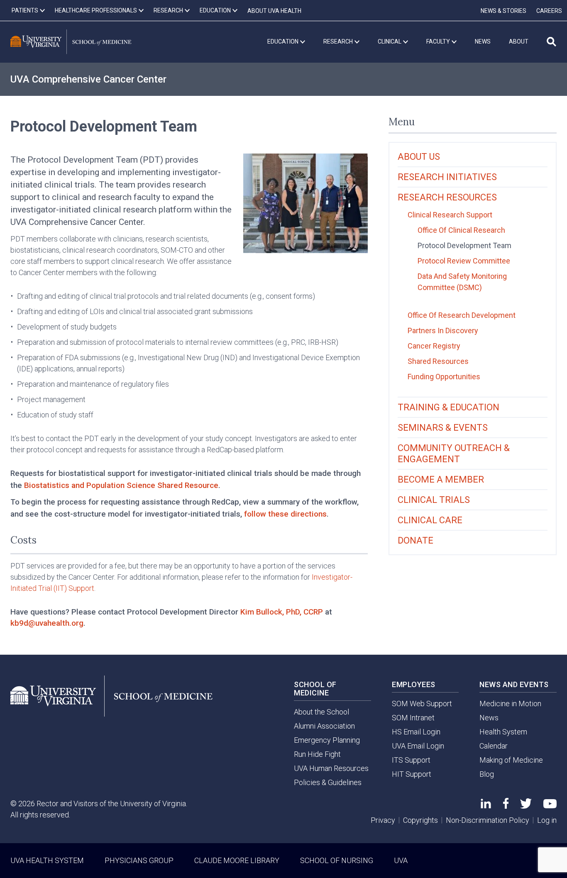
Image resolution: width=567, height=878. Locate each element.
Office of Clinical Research (461, 230)
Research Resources (447, 197)
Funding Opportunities (444, 376)
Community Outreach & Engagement (454, 453)
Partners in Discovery (443, 330)
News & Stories (503, 10)
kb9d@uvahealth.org (46, 623)
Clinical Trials (434, 500)
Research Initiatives (447, 177)
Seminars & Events (443, 427)
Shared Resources (438, 361)
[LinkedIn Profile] (485, 805)
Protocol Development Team (464, 245)
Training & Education (448, 407)
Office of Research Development (462, 315)
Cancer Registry (434, 345)
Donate (415, 540)
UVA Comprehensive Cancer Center (88, 79)
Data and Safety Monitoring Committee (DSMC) (462, 282)
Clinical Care (430, 520)
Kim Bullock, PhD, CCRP (281, 612)
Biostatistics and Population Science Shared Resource (121, 485)
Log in (547, 820)
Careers (549, 10)
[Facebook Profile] (505, 806)
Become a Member (441, 479)
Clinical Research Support (450, 214)
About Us (419, 156)
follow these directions (285, 514)
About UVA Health (274, 10)
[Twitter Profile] (526, 806)
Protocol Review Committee (464, 260)
